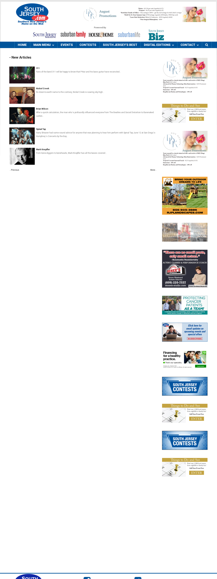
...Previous (14, 170)
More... (153, 170)
